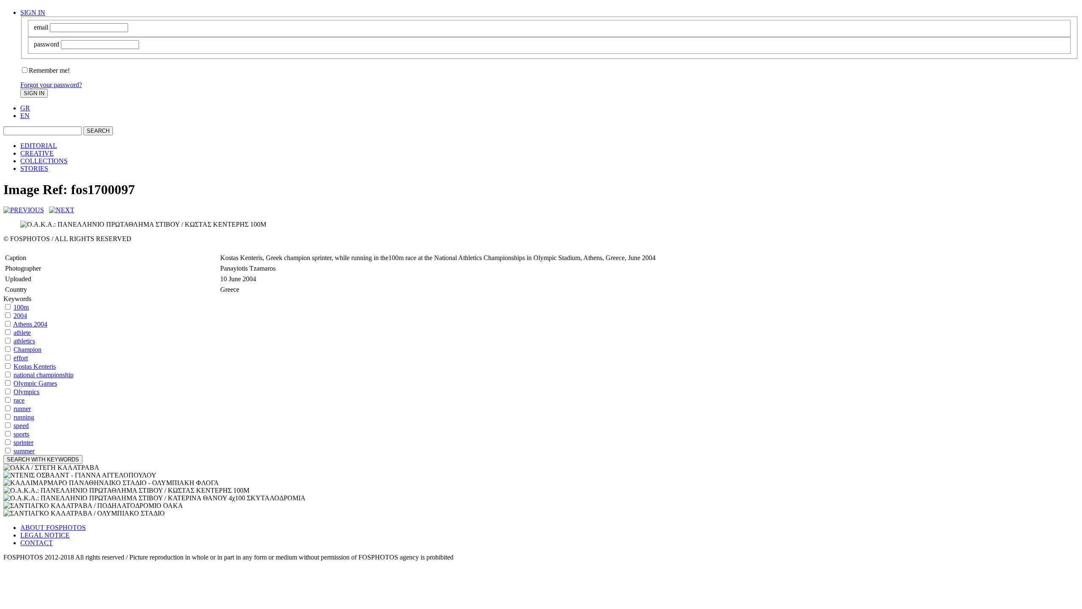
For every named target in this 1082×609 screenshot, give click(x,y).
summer (24, 451)
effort (21, 358)
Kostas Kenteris (35, 366)
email (41, 27)
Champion (27, 349)
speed (21, 425)
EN (25, 115)
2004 (20, 315)
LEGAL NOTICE (45, 535)
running (24, 417)
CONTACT (36, 542)
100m (21, 307)
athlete (22, 332)
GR (25, 108)
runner (22, 408)
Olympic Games (35, 383)
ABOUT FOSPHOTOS (53, 527)
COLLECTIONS (44, 161)
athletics (24, 341)
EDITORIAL (38, 145)
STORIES (34, 168)
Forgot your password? (51, 84)
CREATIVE (37, 153)
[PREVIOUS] (23, 210)
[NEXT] (61, 210)
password (46, 44)
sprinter (23, 442)
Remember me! (49, 70)
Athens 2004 (30, 324)
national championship (44, 375)
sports (21, 434)
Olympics (26, 391)
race (19, 400)
